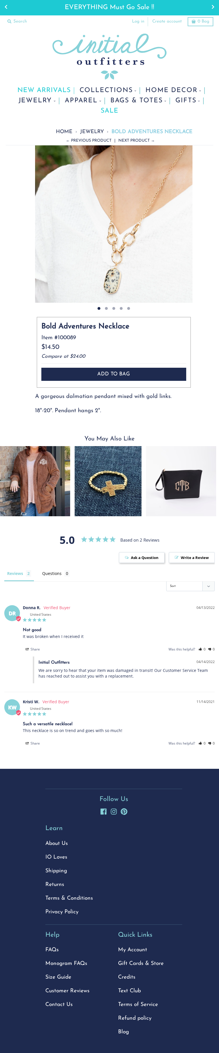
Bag (203, 21)
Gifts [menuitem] (185, 100)
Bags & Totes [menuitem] (136, 100)
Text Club (129, 991)
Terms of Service (138, 1004)
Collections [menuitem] (106, 90)
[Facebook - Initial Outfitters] (103, 810)
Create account (167, 21)
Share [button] (35, 649)
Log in (138, 21)
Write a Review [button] (195, 557)
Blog (123, 1032)
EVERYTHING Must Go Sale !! (109, 7)
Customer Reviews (67, 991)
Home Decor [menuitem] (171, 90)
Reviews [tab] (15, 573)
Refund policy (134, 1018)
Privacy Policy (61, 912)
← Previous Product (88, 141)
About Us (56, 843)
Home (64, 131)
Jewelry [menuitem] (35, 100)
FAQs (52, 950)
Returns (54, 884)
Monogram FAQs (66, 963)
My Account (132, 950)
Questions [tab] (52, 573)
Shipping (56, 871)
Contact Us (59, 1004)
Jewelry (92, 131)
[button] (202, 649)
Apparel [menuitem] (81, 100)
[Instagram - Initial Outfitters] (113, 810)
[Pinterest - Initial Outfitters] (124, 810)
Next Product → (136, 141)
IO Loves (56, 857)
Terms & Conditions (69, 898)
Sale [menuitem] (109, 111)
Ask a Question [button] (145, 557)
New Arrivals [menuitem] (44, 90)
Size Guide (58, 977)
